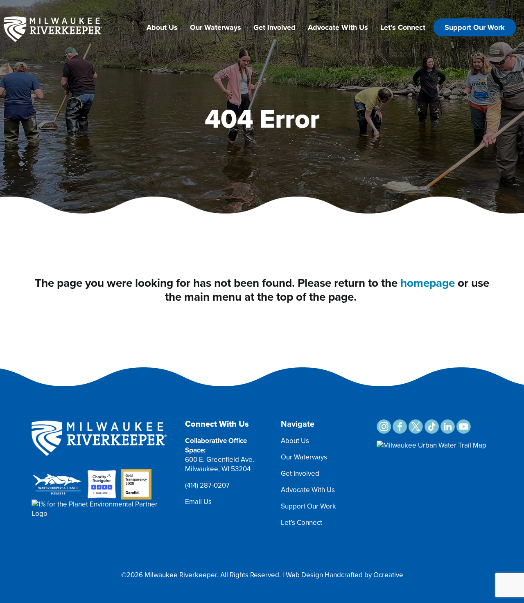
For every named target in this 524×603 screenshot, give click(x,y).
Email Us (198, 502)
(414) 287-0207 (207, 485)
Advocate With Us (338, 27)
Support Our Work (475, 27)
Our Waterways (215, 27)
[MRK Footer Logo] (99, 424)
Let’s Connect (402, 27)
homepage (427, 282)
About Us (162, 27)
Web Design (304, 575)
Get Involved (274, 27)
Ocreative (388, 575)
